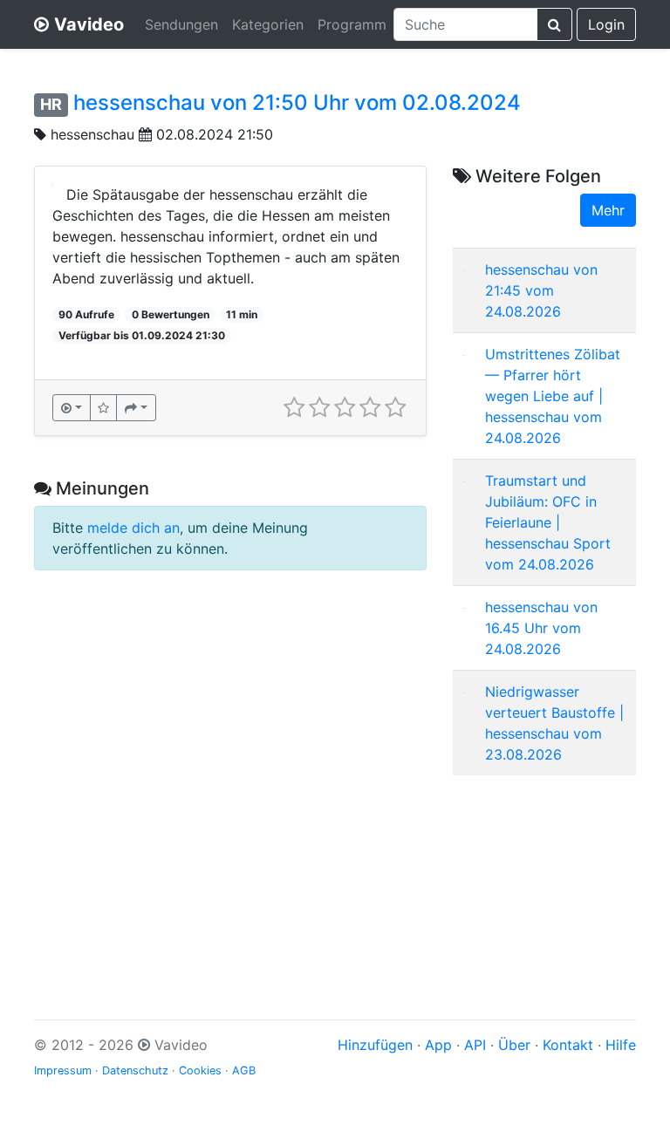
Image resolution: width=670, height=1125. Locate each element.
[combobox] (465, 24)
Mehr (608, 210)
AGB (244, 1070)
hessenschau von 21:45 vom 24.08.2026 (541, 290)
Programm (352, 24)
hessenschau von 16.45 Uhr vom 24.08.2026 (541, 628)
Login (606, 24)
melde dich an (133, 527)
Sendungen (181, 24)
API (475, 1044)
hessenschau (95, 134)
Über (514, 1044)
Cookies (200, 1070)
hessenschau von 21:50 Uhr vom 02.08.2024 (297, 102)
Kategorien (268, 24)
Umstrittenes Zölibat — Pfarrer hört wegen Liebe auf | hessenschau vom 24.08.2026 (552, 396)
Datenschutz (135, 1070)
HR (51, 104)
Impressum (63, 1070)
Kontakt (568, 1044)
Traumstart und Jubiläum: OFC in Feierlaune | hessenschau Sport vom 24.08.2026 (548, 522)
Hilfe (620, 1044)
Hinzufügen (375, 1044)
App (438, 1044)
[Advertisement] (544, 876)
